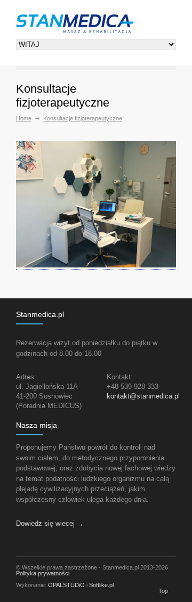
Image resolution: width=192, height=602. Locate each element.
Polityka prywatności (42, 573)
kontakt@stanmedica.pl (143, 396)
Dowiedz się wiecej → (50, 523)
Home (23, 118)
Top (163, 591)
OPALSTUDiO (66, 585)
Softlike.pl (101, 585)
